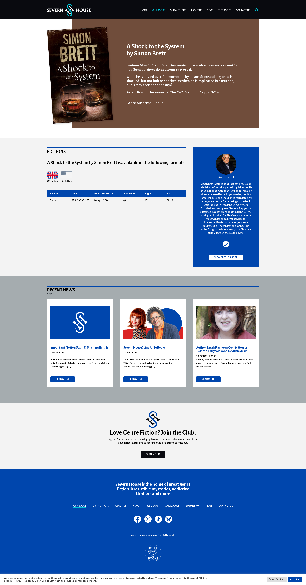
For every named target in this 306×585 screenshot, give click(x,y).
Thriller (159, 103)
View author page (226, 257)
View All (51, 293)
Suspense (144, 103)
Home (144, 10)
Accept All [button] (295, 579)
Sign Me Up (153, 454)
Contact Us (243, 10)
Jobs (209, 505)
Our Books (158, 10)
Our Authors (178, 10)
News (210, 10)
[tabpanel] (80, 343)
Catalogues (172, 505)
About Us (196, 10)
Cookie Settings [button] (277, 579)
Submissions (193, 505)
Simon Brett (150, 53)
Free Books (224, 10)
